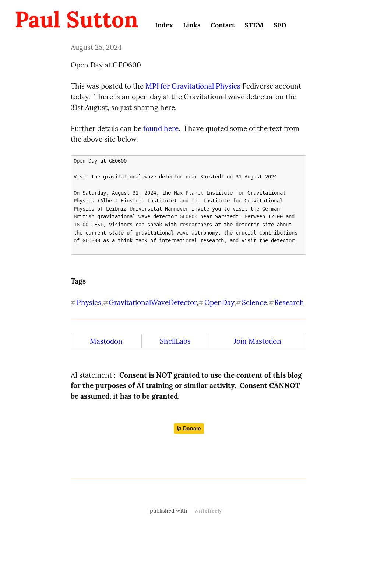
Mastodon (106, 341)
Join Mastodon (257, 341)
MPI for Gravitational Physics (192, 85)
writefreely (208, 510)
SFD (280, 25)
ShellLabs (175, 341)
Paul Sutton (76, 19)
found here (161, 128)
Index (164, 25)
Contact (223, 25)
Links (192, 25)
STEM (254, 25)
